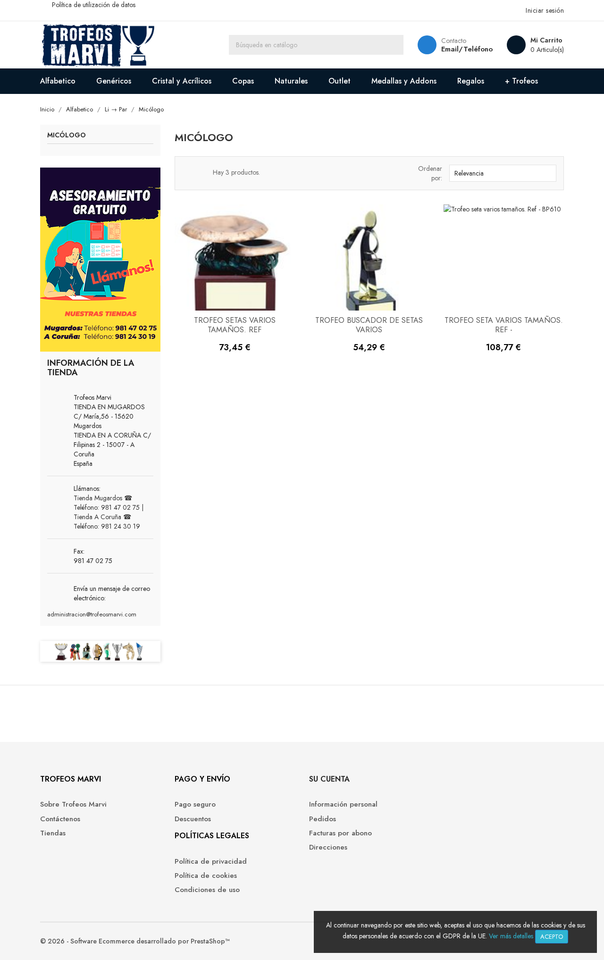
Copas (243, 81)
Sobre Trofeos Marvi (73, 804)
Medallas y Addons (403, 81)
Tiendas (53, 833)
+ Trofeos (521, 81)
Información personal (343, 804)
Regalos (470, 81)
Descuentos (193, 819)
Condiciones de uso (207, 890)
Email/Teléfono (467, 49)
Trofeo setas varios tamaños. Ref (235, 325)
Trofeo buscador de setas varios (369, 325)
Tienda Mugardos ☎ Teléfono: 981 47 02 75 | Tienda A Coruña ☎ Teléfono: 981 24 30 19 (108, 512)
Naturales (291, 81)
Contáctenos (60, 819)
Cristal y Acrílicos (181, 81)
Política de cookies (206, 876)
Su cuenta (329, 779)
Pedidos (322, 819)
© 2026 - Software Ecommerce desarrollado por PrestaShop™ (135, 941)
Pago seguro (195, 804)
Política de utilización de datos (93, 4)
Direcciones (328, 847)
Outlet (339, 81)
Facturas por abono (340, 833)
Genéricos (113, 81)
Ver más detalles (511, 936)
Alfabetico (58, 81)
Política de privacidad (211, 862)
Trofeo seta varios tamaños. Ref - (504, 325)
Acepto (551, 936)
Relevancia (501, 173)
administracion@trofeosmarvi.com (91, 614)
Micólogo (66, 136)
